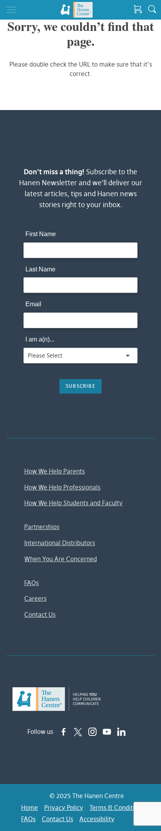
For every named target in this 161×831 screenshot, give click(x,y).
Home (29, 807)
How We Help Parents (54, 471)
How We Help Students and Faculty (73, 503)
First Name (40, 234)
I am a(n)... (39, 339)
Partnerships (41, 527)
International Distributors (59, 543)
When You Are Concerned (60, 559)
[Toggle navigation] (11, 9)
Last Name (40, 269)
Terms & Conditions (116, 807)
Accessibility (96, 819)
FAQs (31, 583)
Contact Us (39, 614)
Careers (35, 598)
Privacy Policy (63, 807)
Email (33, 304)
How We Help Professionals (62, 487)
